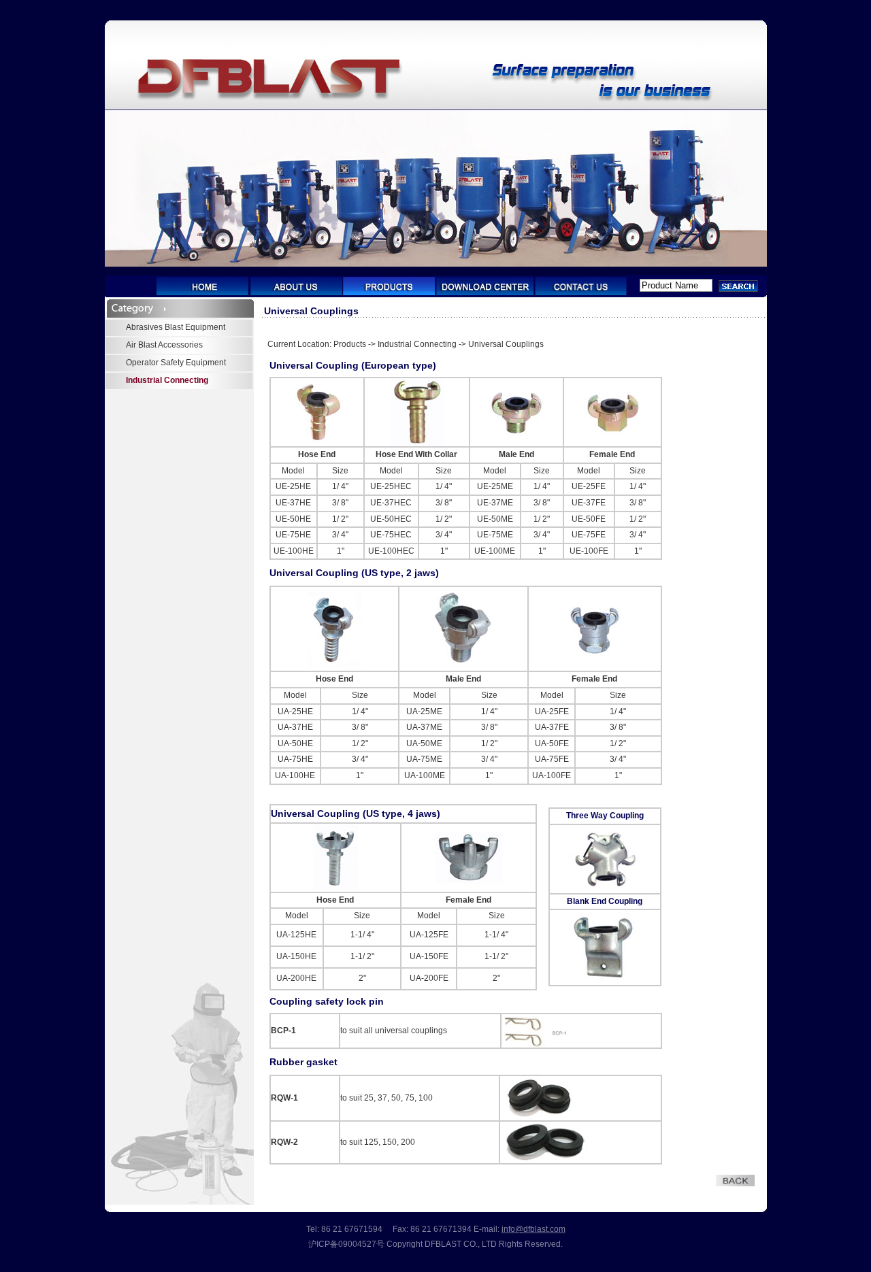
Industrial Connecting (167, 380)
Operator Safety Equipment (176, 362)
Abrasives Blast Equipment (175, 327)
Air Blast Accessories (164, 345)
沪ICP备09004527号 (346, 1244)
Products (349, 344)
